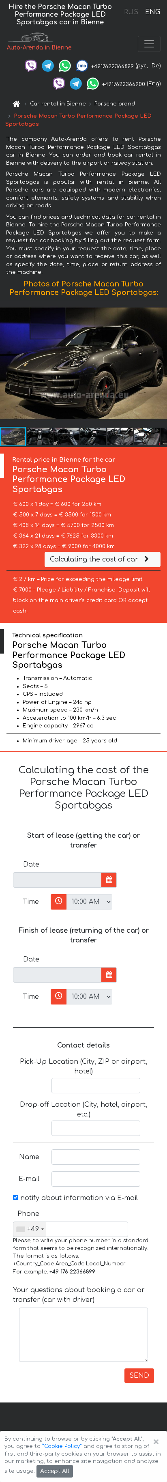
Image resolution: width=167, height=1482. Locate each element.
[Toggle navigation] (149, 44)
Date (31, 864)
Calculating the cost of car (95, 559)
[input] (57, 880)
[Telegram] (48, 66)
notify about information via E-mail (78, 1198)
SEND (139, 1375)
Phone (28, 1213)
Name (29, 1157)
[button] (40, 436)
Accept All (54, 1471)
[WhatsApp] (65, 66)
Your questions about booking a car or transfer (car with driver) (79, 1294)
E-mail (29, 1179)
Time (31, 902)
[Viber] (31, 66)
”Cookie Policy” (62, 1446)
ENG (152, 12)
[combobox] (29, 1229)
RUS (131, 12)
